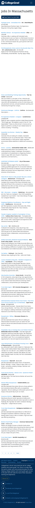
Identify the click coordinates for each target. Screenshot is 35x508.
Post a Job (31, 460)
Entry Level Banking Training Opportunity (13, 95)
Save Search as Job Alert (11, 17)
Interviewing (11, 462)
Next (17, 453)
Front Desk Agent (6, 287)
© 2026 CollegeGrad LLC (9, 502)
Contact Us (9, 483)
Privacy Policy (28, 502)
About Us (5, 478)
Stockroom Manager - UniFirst (10, 110)
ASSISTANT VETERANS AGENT (9, 161)
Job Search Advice (6, 460)
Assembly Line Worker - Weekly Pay (11, 132)
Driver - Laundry (6, 147)
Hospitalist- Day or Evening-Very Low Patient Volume (17, 330)
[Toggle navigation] (31, 3)
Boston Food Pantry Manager (10, 422)
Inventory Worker (6, 396)
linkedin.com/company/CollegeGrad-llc (17, 498)
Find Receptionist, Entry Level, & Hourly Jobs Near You (17, 48)
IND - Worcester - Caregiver (9, 192)
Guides (19, 462)
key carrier (4, 226)
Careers (15, 460)
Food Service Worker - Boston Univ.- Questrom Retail (16, 372)
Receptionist (5, 361)
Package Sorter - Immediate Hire (11, 22)
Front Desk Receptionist (8, 408)
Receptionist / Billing (7, 316)
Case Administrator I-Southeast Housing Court (15, 343)
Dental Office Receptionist (9, 382)
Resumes (3, 462)
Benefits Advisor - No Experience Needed (13, 32)
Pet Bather (4, 253)
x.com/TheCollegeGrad (12, 493)
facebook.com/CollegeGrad (13, 488)
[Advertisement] (17, 73)
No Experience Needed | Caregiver (11, 117)
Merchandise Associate (8, 275)
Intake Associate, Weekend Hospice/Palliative (14, 239)
